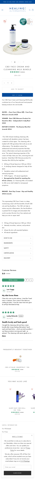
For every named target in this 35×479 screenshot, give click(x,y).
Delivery (7, 258)
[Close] (31, 435)
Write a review (13, 280)
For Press (5, 432)
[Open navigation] (2, 10)
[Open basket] (32, 10)
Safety (6, 248)
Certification (9, 253)
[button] (14, 72)
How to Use (8, 238)
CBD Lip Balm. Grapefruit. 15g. (17, 367)
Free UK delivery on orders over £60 (17, 2)
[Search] (29, 10)
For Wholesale (6, 429)
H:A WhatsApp (25, 461)
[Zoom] (31, 19)
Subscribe (17, 473)
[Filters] (27, 280)
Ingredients (8, 243)
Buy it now (17, 95)
